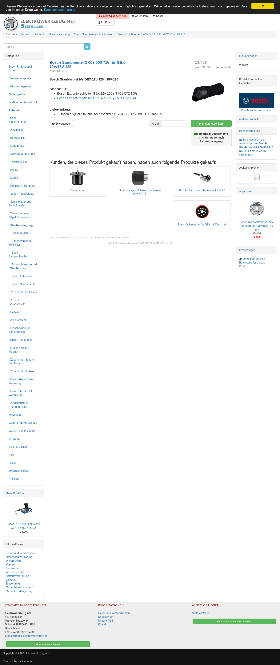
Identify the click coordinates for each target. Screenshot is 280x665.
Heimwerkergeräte (20, 86)
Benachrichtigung (249, 131)
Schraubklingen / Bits (22, 153)
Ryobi (12, 462)
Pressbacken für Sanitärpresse (19, 330)
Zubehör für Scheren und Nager (22, 361)
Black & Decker (18, 446)
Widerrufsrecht (15, 572)
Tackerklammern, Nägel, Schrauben (20, 215)
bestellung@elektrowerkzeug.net (27, 636)
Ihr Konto (106, 22)
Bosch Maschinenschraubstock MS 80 (202, 190)
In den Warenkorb (212, 123)
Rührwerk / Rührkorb (22, 185)
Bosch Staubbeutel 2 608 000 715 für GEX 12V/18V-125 (146, 243)
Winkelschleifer (18, 161)
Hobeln (14, 312)
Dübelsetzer (77, 190)
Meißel (13, 177)
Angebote (245, 191)
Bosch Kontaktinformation (256, 110)
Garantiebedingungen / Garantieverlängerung (20, 589)
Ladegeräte (16, 145)
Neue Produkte (15, 493)
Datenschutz (105, 617)
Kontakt (10, 564)
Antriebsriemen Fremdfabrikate (19, 405)
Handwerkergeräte (20, 78)
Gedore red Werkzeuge (23, 422)
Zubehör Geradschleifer (17, 302)
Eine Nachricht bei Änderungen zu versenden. (256, 147)
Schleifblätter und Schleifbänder (20, 203)
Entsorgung (13, 583)
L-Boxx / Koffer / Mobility (19, 349)
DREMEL (14, 438)
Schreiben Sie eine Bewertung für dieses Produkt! (252, 262)
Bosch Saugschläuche (18, 254)
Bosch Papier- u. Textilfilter (20, 242)
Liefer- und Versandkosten (22, 553)
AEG (11, 454)
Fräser (13, 169)
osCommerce (26, 661)
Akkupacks (16, 129)
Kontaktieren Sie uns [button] (49, 644)
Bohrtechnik (17, 137)
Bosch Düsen (18, 233)
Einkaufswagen (248, 56)
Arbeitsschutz (17, 320)
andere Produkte (249, 119)
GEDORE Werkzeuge (22, 430)
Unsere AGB (13, 560)
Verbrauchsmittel (19, 470)
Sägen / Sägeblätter (21, 193)
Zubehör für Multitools (23, 292)
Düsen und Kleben (21, 340)
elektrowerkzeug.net (37, 653)
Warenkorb (141, 16)
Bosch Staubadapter (22, 284)
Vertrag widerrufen (114, 16)
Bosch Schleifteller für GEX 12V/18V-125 (202, 224)
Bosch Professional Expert (20, 68)
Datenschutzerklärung (59, 9)
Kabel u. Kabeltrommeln (18, 119)
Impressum (12, 568)
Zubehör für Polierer (22, 371)
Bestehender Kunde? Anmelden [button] (235, 621)
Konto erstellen (200, 613)
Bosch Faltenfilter (21, 276)
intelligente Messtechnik (23, 102)
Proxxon (14, 478)
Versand (225, 67)
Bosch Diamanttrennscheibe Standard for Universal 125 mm (257, 225)
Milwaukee (15, 415)
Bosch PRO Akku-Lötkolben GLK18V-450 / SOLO (23, 526)
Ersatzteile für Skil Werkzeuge (20, 393)
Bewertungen (63, 123)
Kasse (159, 16)
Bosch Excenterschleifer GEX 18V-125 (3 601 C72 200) (96, 98)
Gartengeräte (17, 94)
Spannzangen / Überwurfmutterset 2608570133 (140, 191)
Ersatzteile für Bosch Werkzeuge (22, 381)
